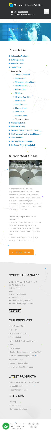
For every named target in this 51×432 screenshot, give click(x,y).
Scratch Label (15, 337)
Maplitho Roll (20, 78)
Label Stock (19, 111)
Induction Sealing (18, 126)
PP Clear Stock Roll (22, 97)
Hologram (13, 330)
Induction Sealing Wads (18, 363)
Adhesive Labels (17, 63)
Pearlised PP (20, 100)
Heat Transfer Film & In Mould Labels (25, 134)
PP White (18, 93)
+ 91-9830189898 (21, 12)
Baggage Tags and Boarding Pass (24, 130)
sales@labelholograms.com (22, 303)
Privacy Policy (15, 405)
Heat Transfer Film (17, 326)
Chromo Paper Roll (22, 74)
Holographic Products (19, 56)
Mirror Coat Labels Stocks (25, 82)
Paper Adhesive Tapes (18, 390)
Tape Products (17, 137)
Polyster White (20, 85)
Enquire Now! (22, 252)
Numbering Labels (18, 123)
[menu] (46, 11)
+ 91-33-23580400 (18, 294)
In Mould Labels (17, 60)
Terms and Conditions (18, 409)
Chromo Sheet (20, 108)
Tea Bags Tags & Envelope (21, 141)
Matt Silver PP (20, 104)
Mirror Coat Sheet (22, 119)
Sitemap (12, 401)
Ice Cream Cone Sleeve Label (23, 145)
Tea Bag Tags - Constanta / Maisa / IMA (25, 352)
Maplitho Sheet (21, 115)
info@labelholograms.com (24, 14)
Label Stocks (16, 71)
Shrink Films (16, 67)
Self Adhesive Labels (17, 333)
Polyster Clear (20, 89)
